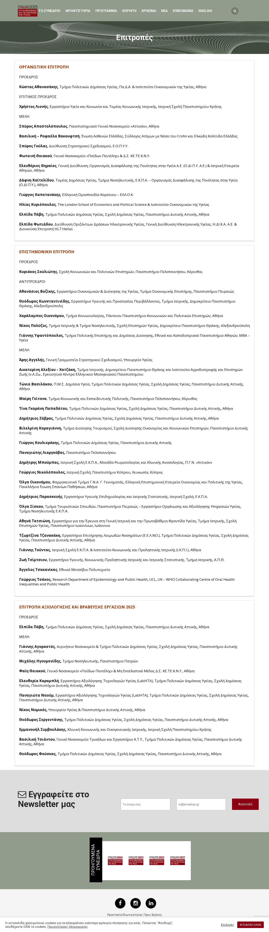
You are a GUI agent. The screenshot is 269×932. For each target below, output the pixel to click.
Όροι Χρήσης (153, 914)
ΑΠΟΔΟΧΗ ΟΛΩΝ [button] (250, 924)
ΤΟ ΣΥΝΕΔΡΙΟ (49, 11)
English (205, 11)
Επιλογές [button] (227, 925)
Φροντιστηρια (77, 11)
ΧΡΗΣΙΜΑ (148, 11)
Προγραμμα (106, 11)
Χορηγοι (129, 11)
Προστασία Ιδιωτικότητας (124, 914)
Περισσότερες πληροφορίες (67, 927)
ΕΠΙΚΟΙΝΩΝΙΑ (183, 11)
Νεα (164, 11)
